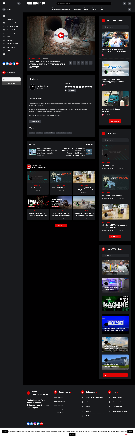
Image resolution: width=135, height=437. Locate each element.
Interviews (89, 402)
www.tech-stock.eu (59, 401)
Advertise (10, 19)
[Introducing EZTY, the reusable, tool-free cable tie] (84, 177)
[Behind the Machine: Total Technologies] (115, 285)
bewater (39, 132)
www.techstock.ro (59, 412)
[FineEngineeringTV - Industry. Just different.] (8, 3)
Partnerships (11, 47)
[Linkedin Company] (13, 63)
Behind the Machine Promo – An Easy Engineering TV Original (114, 307)
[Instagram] (10, 63)
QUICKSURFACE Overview (61, 188)
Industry (88, 411)
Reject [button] (5, 431)
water (69, 132)
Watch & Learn (11, 33)
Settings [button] (72, 434)
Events (9, 40)
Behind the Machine (13, 30)
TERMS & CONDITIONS (120, 411)
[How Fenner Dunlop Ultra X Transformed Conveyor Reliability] (84, 202)
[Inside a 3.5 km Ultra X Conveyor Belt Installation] (61, 202)
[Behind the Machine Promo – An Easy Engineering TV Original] (115, 303)
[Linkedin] (38, 423)
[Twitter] (7, 63)
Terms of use (117, 397)
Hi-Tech (9, 36)
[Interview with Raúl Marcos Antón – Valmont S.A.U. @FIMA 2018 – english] (115, 39)
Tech (38, 58)
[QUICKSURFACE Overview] (61, 177)
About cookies (117, 402)
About (9, 50)
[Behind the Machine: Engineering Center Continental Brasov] (115, 362)
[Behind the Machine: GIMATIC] (115, 267)
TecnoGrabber (60, 132)
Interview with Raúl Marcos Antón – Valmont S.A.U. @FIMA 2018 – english (114, 52)
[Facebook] (3, 63)
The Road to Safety (37, 188)
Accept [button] (130, 431)
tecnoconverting (49, 132)
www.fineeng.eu (58, 397)
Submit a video (12, 16)
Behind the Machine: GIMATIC (114, 272)
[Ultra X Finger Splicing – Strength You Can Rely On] (38, 202)
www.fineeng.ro (58, 405)
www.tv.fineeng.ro (59, 409)
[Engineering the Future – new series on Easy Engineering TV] (115, 324)
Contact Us (10, 54)
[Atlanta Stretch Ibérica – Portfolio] (115, 98)
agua (32, 132)
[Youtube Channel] (17, 63)
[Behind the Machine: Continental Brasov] (115, 344)
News (33, 58)
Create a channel (12, 26)
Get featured (11, 23)
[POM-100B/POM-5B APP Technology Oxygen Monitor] (115, 68)
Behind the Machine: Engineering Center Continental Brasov (111, 366)
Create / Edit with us (13, 43)
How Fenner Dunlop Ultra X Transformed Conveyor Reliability (84, 215)
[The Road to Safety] (38, 177)
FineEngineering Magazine (94, 397)
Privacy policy (117, 406)
